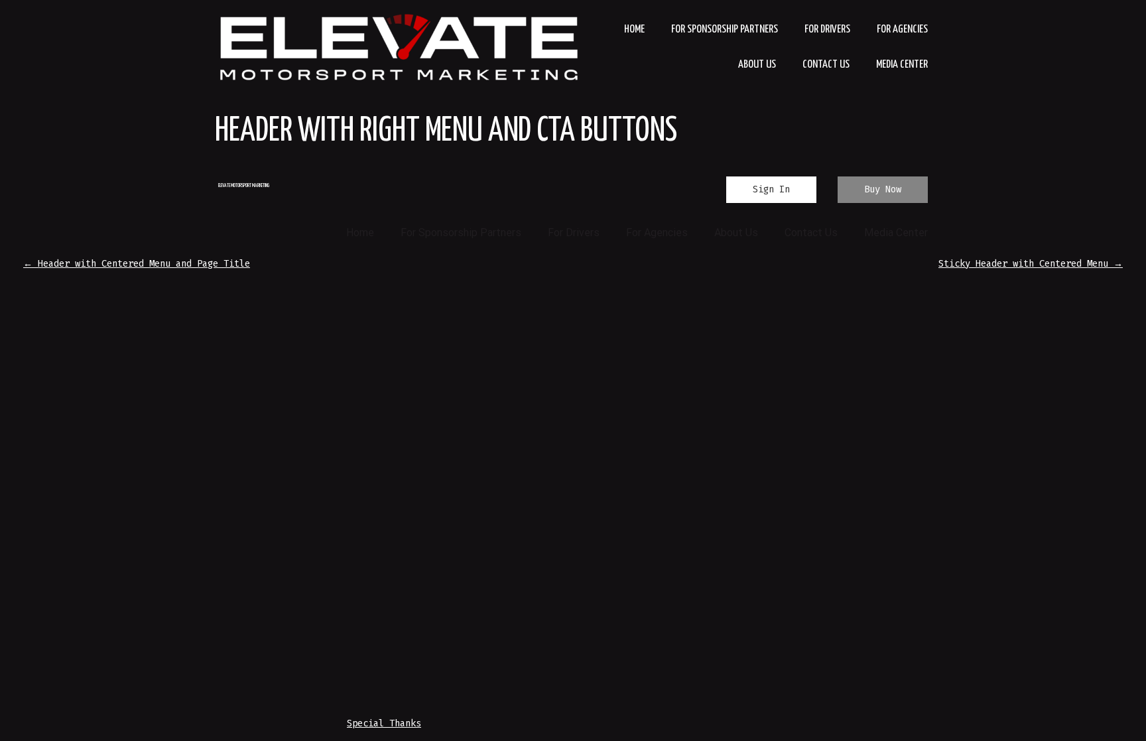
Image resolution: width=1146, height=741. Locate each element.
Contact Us (826, 64)
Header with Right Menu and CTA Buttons (446, 131)
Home (634, 29)
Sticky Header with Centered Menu (1030, 263)
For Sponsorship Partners (724, 29)
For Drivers (827, 29)
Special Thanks (384, 723)
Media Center (902, 64)
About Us (757, 64)
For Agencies (902, 29)
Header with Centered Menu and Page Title (136, 263)
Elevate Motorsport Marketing (243, 185)
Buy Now (882, 189)
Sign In (771, 189)
